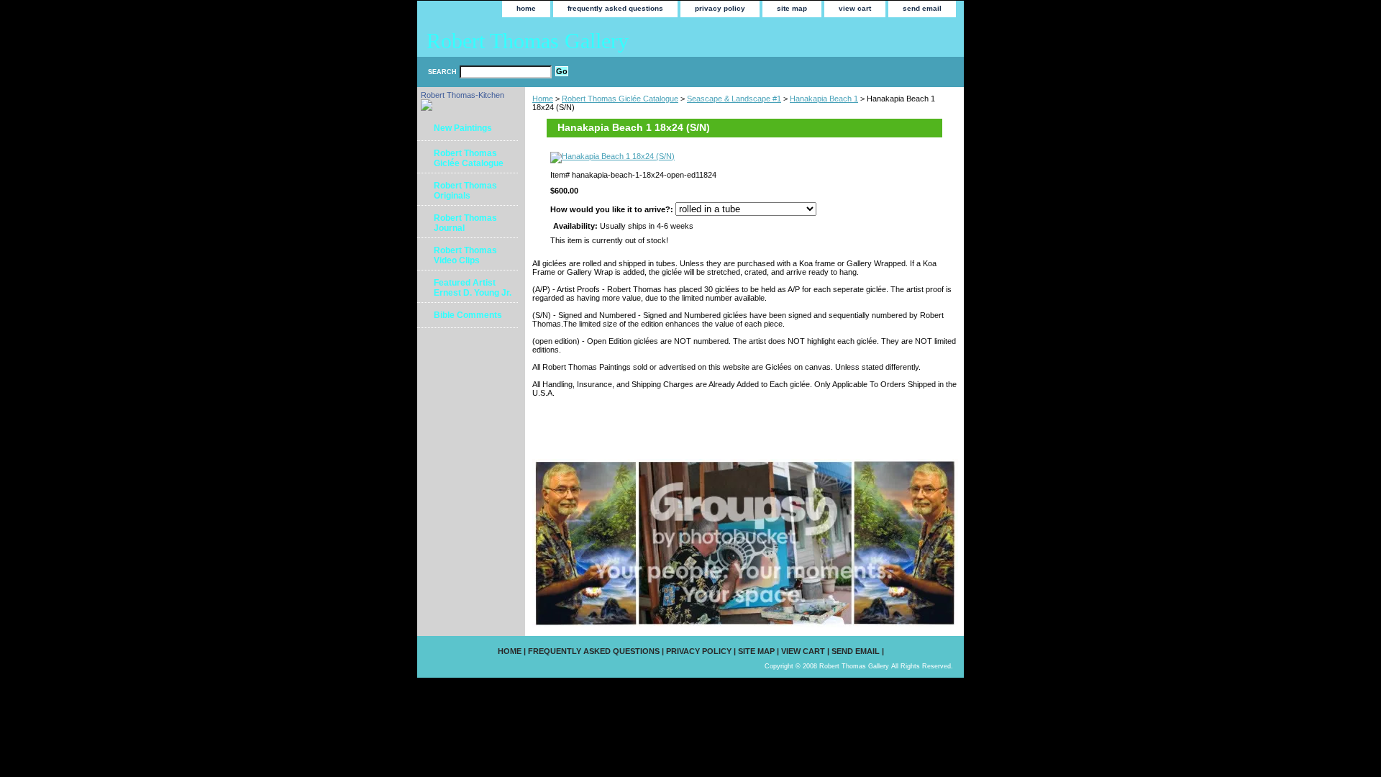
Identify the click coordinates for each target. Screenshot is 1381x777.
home (526, 8)
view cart (855, 8)
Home (542, 98)
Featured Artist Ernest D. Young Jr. (472, 288)
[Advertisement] (700, 427)
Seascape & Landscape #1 (734, 98)
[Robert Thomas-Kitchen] (426, 108)
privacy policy (720, 8)
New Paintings (463, 128)
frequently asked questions (615, 8)
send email (922, 8)
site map (792, 8)
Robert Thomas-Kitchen (462, 95)
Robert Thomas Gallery (528, 41)
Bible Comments (468, 315)
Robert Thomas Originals (465, 191)
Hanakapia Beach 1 (824, 98)
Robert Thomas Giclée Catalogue (620, 98)
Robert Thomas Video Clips (465, 255)
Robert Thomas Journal (465, 223)
